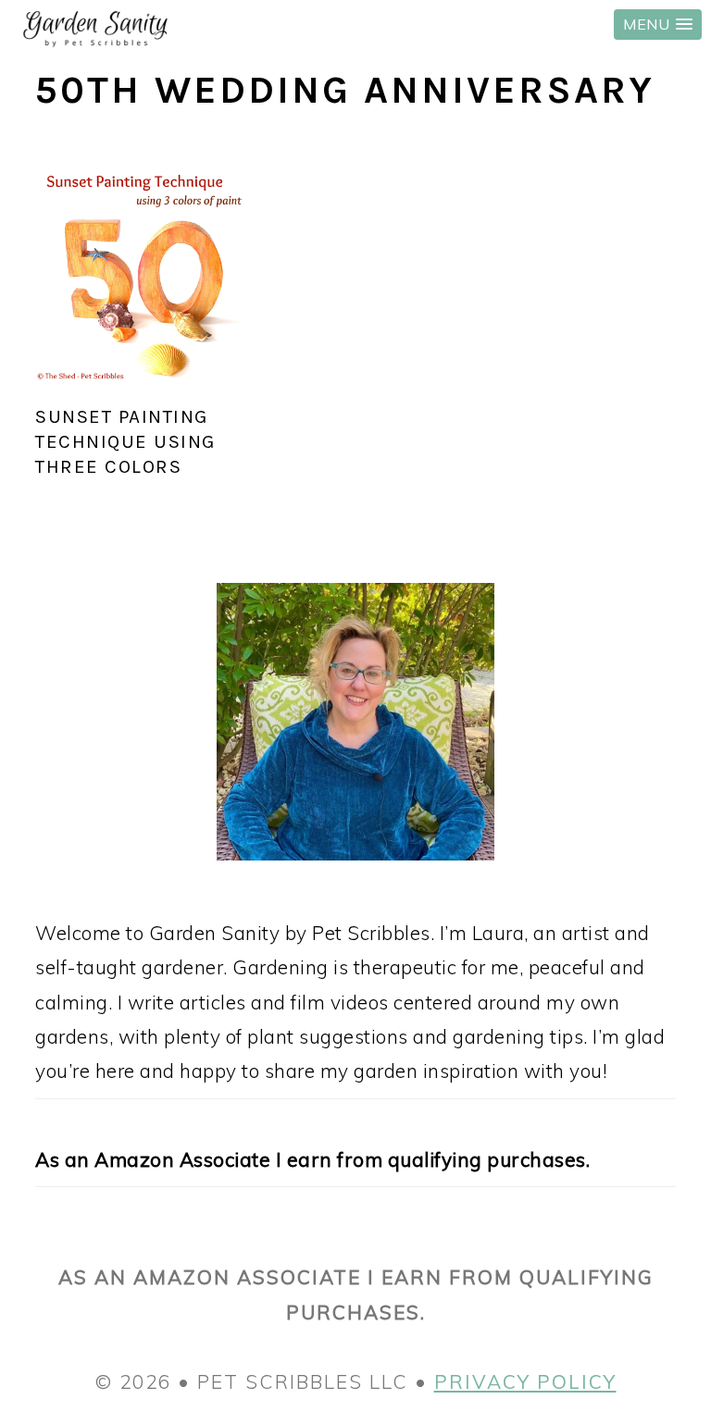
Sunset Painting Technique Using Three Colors (125, 441)
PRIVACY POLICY (525, 1381)
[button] (658, 24)
